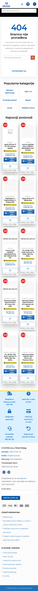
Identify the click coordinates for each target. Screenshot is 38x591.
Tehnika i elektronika (9, 91)
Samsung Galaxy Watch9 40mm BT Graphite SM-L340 (28, 303)
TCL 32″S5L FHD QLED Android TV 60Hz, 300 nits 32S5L (27, 253)
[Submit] (33, 58)
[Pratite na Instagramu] (8, 472)
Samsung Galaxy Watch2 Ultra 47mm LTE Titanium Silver (28, 357)
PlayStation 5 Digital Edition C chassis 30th (10, 200)
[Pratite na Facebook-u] (4, 472)
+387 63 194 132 (11, 452)
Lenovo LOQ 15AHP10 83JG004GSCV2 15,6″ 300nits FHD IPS (10, 254)
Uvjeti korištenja (9, 572)
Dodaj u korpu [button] (12, 159)
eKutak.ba (21, 478)
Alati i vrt (28, 91)
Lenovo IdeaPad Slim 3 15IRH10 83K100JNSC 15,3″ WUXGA (28, 147)
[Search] (3, 14)
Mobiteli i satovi (28, 108)
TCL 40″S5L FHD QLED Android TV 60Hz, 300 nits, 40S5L (10, 357)
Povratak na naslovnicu (19, 65)
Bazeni (28, 100)
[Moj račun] (22, 4)
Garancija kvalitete (10, 553)
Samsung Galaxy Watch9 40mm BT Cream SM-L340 (10, 303)
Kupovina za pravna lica (12, 560)
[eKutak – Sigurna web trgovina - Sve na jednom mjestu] (7, 5)
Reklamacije (7, 517)
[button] (28, 4)
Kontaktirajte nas (19, 71)
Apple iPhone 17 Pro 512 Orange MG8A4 (10, 146)
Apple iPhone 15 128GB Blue (28, 199)
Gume (9, 108)
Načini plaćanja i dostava (12, 564)
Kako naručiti (8, 557)
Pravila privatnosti (10, 568)
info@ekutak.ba (11, 456)
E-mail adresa (6, 489)
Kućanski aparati (10, 100)
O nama (6, 576)
